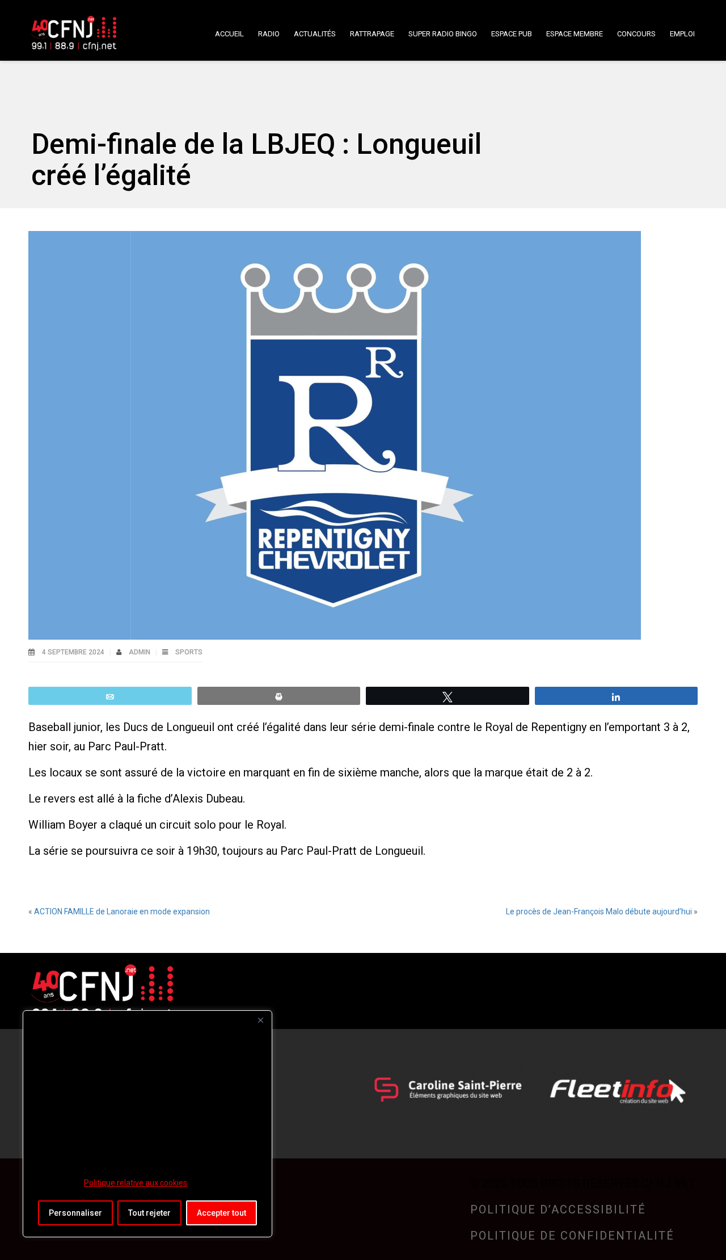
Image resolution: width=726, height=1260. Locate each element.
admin (140, 652)
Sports (188, 652)
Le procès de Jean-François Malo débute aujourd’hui (599, 911)
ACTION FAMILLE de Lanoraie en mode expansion (122, 911)
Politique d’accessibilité (558, 1209)
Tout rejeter (149, 1212)
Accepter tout (221, 1212)
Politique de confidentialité (572, 1235)
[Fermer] (260, 1020)
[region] (147, 1123)
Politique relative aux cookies (135, 1182)
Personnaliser (75, 1212)
